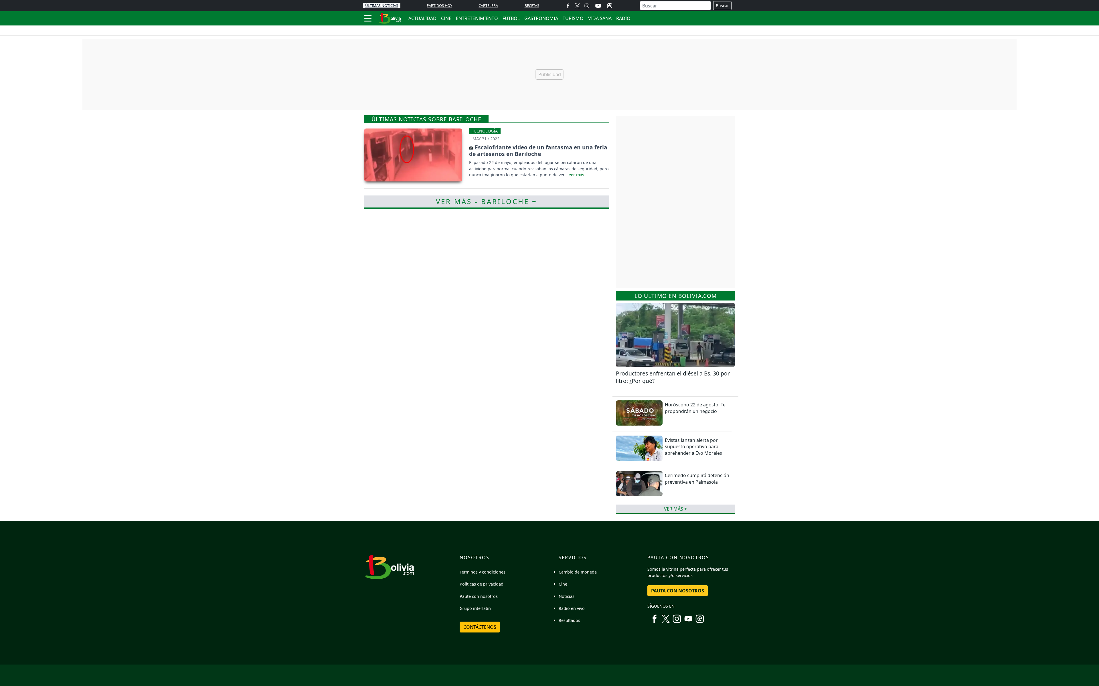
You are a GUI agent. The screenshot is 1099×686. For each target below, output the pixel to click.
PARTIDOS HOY (439, 5)
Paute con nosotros (479, 596)
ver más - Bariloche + (486, 201)
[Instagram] (586, 5)
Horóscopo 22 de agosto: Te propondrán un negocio (695, 408)
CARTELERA (488, 5)
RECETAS (532, 5)
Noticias (566, 596)
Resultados (569, 620)
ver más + (675, 509)
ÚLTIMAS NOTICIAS (381, 5)
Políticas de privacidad (481, 584)
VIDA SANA (600, 18)
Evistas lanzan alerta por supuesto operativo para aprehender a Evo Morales (693, 446)
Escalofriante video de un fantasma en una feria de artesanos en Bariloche (538, 150)
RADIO (623, 18)
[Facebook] (568, 5)
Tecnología (485, 131)
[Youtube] (598, 6)
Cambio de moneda (578, 572)
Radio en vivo (572, 608)
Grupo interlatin (475, 608)
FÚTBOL (511, 18)
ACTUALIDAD (422, 18)
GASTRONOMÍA (541, 18)
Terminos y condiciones (482, 572)
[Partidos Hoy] (609, 6)
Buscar (722, 5)
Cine (563, 584)
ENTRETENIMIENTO (477, 18)
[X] (577, 5)
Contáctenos (479, 627)
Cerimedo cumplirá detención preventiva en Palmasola (697, 478)
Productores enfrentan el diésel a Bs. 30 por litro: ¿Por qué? (673, 377)
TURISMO (573, 18)
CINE (446, 18)
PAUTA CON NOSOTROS (677, 591)
